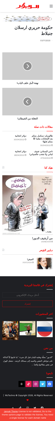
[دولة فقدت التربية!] (28, 328)
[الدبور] (27, 6)
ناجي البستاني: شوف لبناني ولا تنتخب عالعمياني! (41, 153)
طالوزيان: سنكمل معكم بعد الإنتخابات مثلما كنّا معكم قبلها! (42, 138)
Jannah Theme (11, 411)
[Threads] (21, 384)
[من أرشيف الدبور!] (27, 205)
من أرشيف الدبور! (42, 238)
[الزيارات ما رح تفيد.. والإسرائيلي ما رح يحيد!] (10, 330)
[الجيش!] (44, 263)
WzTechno (10, 395)
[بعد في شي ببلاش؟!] (45, 329)
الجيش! (30, 259)
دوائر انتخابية (20, 135)
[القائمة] (51, 7)
